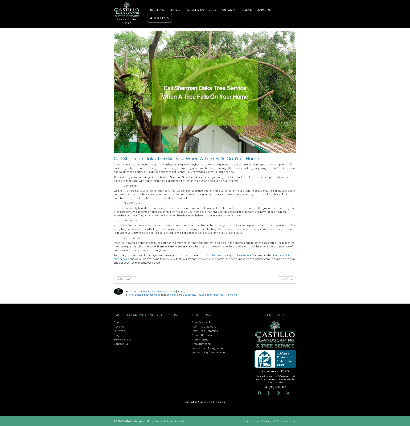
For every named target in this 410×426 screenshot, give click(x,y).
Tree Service (157, 9)
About (213, 9)
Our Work (229, 9)
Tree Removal (201, 322)
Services (175, 9)
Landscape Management (208, 348)
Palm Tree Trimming (205, 330)
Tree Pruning (200, 339)
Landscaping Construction (208, 352)
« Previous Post (126, 279)
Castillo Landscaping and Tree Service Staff (153, 291)
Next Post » (286, 279)
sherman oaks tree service (181, 294)
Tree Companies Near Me (209, 294)
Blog (116, 335)
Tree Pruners (230, 294)
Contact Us (264, 9)
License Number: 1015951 (275, 371)
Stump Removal (202, 335)
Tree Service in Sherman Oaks (144, 294)
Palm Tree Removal (204, 326)
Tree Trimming (201, 343)
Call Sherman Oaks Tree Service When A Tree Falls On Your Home (186, 158)
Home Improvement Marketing (255, 421)
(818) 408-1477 (161, 18)
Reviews (247, 9)
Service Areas (196, 9)
